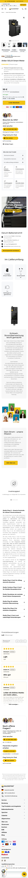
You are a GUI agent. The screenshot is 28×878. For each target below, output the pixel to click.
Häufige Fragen (8, 144)
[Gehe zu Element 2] (9, 45)
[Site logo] (8, 786)
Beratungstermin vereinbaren (11, 250)
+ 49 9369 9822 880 (11, 129)
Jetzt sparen (23, 4)
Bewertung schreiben (6, 641)
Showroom (5, 824)
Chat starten (9, 138)
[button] (5, 64)
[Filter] (21, 641)
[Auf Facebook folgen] (2, 860)
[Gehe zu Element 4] (19, 45)
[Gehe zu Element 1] (4, 45)
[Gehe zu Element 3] (14, 45)
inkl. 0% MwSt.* (6, 91)
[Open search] (17, 641)
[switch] (3, 876)
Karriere (4, 827)
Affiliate (4, 832)
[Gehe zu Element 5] (25, 45)
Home (3, 12)
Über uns (5, 822)
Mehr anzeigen (13, 704)
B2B (3, 829)
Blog (3, 835)
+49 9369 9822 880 (10, 739)
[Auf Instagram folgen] (5, 860)
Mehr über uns (11, 463)
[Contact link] (22, 9)
